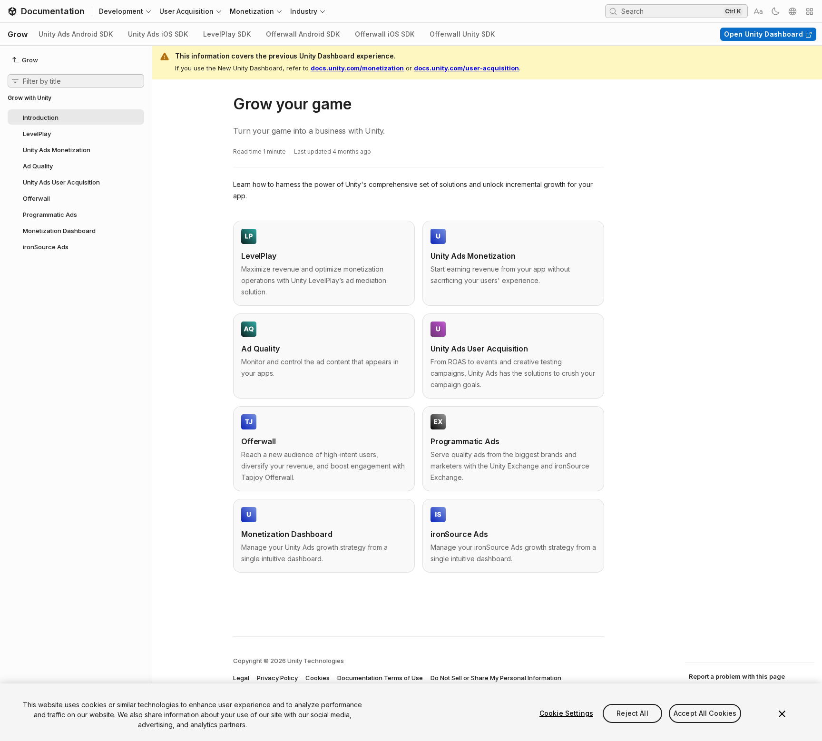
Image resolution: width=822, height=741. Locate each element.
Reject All (632, 713)
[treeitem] (76, 117)
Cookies (317, 678)
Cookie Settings (566, 713)
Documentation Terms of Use (380, 678)
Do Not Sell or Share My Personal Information (496, 678)
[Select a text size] (758, 11)
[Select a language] (792, 11)
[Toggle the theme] (775, 11)
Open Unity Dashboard (763, 34)
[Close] (782, 713)
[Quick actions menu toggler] (809, 11)
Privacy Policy (277, 678)
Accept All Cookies (705, 713)
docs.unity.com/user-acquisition (466, 68)
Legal (241, 678)
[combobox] (671, 11)
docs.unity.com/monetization (357, 68)
